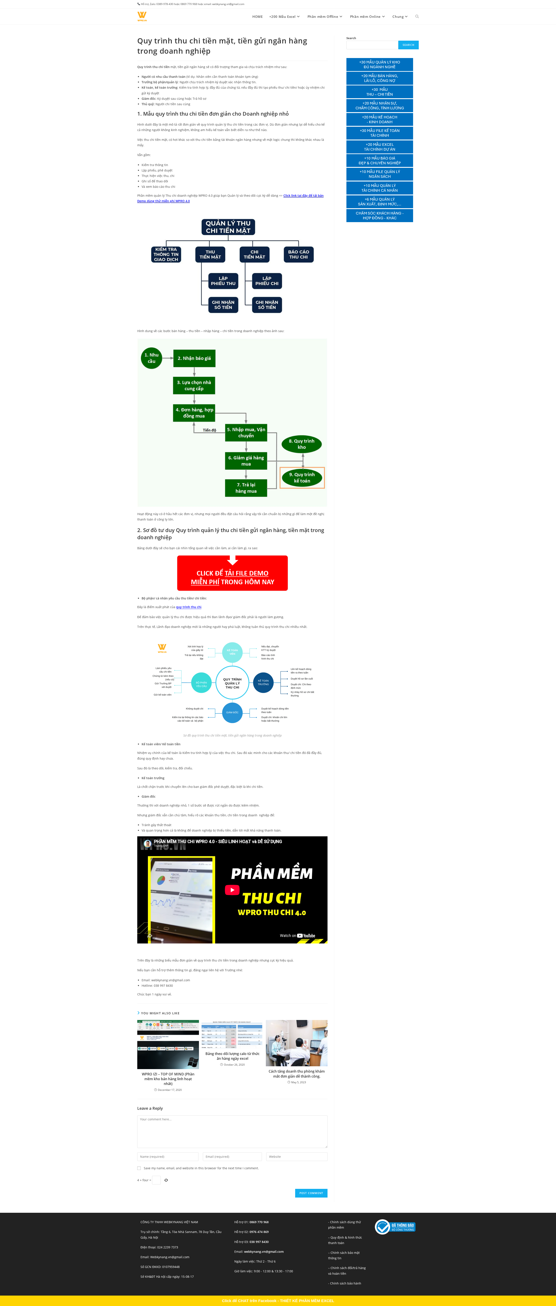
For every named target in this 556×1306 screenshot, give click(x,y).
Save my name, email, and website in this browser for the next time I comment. (201, 1168)
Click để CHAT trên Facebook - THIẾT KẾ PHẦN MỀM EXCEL (278, 1301)
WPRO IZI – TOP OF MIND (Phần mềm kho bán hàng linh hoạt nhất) (168, 1079)
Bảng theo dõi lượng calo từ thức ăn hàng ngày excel (232, 1056)
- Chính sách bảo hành (344, 1283)
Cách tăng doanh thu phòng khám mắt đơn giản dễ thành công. (297, 1073)
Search (351, 38)
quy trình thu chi (188, 607)
